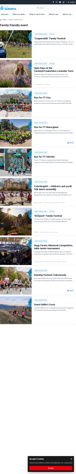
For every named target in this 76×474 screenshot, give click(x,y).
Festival (51, 34)
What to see (54, 14)
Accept (51, 468)
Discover (5, 14)
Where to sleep (19, 14)
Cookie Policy (68, 463)
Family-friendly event (41, 34)
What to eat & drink (37, 14)
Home (4, 19)
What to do (67, 14)
